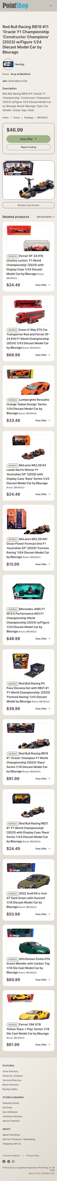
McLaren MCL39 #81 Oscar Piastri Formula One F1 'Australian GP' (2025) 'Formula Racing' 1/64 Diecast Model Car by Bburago (27, 548)
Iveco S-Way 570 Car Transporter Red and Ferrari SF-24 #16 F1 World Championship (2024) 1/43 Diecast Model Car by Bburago (28, 338)
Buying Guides (10, 1089)
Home (6, 117)
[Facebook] (4, 1161)
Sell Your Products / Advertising (19, 1139)
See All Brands (10, 1112)
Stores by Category (13, 1075)
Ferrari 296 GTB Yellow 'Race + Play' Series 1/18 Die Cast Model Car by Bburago (27, 1029)
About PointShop (11, 1134)
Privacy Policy (32, 1155)
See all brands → (45, 216)
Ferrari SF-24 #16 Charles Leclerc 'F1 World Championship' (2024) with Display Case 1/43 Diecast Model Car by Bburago (25, 264)
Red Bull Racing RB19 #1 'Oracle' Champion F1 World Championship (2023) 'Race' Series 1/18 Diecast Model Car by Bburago (27, 762)
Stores (16, 117)
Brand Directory (11, 1084)
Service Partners (11, 1120)
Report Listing (28, 147)
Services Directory (12, 1080)
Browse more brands (28, 205)
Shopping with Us (12, 1143)
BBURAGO (42, 117)
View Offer (26, 139)
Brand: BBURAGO (31, 347)
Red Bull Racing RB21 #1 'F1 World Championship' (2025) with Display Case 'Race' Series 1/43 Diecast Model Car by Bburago (28, 832)
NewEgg (28, 117)
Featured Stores (11, 1103)
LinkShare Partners (12, 1116)
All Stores (7, 1107)
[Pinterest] (8, 1161)
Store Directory (10, 1071)
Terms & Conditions (11, 1155)
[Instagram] (13, 1161)
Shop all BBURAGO (21, 74)
